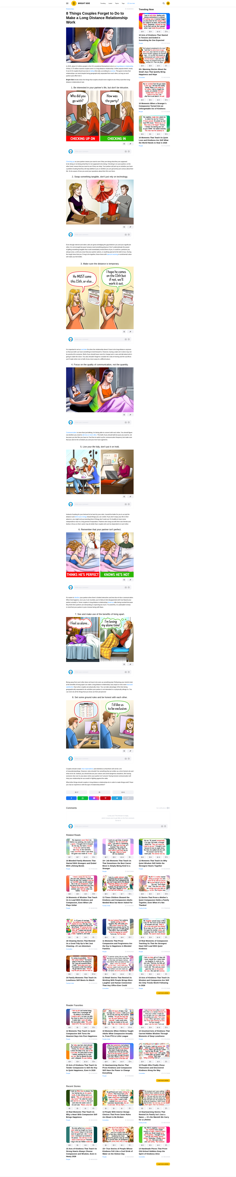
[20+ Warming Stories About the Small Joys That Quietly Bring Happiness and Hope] (154, 55)
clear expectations (87, 769)
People (141, 43)
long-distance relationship (124, 66)
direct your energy (81, 517)
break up (111, 602)
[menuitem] (103, 3)
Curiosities (142, 77)
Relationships (70, 9)
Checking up (70, 161)
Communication (71, 432)
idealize (77, 597)
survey (113, 71)
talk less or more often (89, 435)
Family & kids (106, 905)
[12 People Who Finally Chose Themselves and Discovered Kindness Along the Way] (154, 1051)
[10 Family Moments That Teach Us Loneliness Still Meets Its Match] (81, 964)
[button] (76, 792)
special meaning (112, 254)
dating (92, 71)
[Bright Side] (80, 3)
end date (84, 349)
